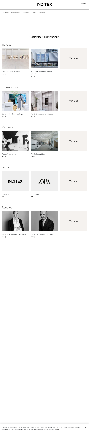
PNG (3, 116)
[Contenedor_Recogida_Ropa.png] (15, 101)
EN (82, 4)
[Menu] (4, 4)
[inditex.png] (15, 181)
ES (85, 4)
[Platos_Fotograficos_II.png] (44, 141)
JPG (3, 74)
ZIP (3, 197)
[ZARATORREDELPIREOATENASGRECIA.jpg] (44, 58)
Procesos (26, 13)
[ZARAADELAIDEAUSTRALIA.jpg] (15, 58)
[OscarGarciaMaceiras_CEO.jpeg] (44, 221)
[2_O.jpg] (15, 221)
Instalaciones (15, 13)
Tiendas (6, 13)
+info (57, 430)
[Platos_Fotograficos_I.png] (15, 141)
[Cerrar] (85, 427)
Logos (34, 13)
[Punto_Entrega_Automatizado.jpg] (44, 101)
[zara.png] (44, 181)
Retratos (42, 13)
